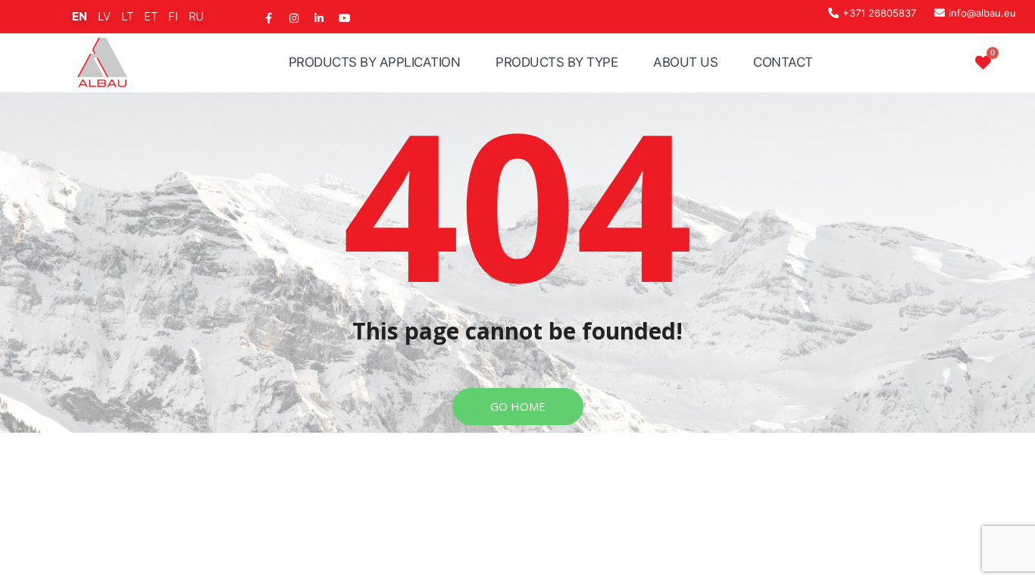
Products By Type (557, 62)
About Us (685, 62)
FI (173, 16)
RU (196, 16)
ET (151, 16)
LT (127, 16)
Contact (783, 62)
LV (104, 16)
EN (79, 16)
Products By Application (375, 62)
